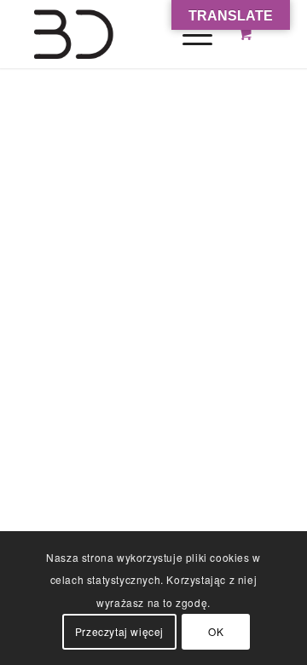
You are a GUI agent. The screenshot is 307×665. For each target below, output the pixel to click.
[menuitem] (194, 34)
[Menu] (188, 34)
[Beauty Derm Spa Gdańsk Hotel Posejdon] (127, 34)
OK (215, 631)
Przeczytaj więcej (119, 631)
